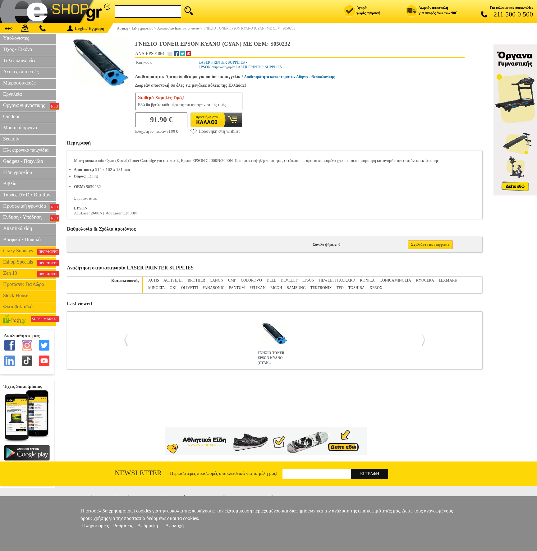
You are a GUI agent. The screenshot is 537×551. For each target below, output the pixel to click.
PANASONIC (213, 288)
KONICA (367, 280)
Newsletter (138, 473)
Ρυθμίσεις (123, 525)
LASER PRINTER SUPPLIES (222, 62)
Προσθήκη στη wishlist (219, 131)
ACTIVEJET (173, 280)
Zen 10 (29, 273)
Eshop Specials (29, 262)
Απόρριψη (147, 525)
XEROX (376, 288)
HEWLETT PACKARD (337, 280)
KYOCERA (425, 280)
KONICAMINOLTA (395, 280)
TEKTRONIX (321, 288)
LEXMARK (448, 280)
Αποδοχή (174, 525)
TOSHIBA (356, 288)
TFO (340, 288)
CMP (232, 280)
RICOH (276, 288)
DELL (271, 280)
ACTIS (153, 280)
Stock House (15, 295)
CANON (216, 280)
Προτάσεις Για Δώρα (23, 284)
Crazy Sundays (29, 251)
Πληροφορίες (95, 525)
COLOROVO (251, 280)
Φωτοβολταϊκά (18, 306)
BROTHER (196, 280)
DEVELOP (289, 280)
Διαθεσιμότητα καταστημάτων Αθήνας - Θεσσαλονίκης (289, 77)
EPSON (308, 280)
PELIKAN (258, 288)
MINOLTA (156, 288)
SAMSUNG (296, 288)
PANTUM (237, 288)
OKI (173, 288)
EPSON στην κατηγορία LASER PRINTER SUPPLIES (240, 67)
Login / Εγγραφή (89, 28)
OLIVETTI (189, 288)
